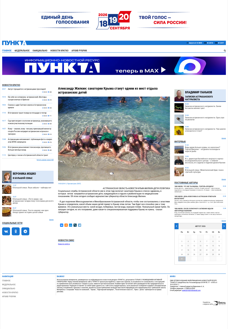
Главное (6, 50)
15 (213, 246)
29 (213, 254)
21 (207, 250)
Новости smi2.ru (64, 244)
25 (188, 254)
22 (213, 250)
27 (200, 254)
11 (188, 246)
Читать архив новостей (45, 160)
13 (200, 246)
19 (194, 250)
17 (182, 250)
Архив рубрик (79, 50)
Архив (51, 220)
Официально (40, 50)
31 (182, 259)
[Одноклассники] (66, 225)
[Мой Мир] (70, 225)
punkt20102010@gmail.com (191, 290)
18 (188, 250)
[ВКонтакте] (61, 225)
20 (200, 250)
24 (182, 254)
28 (207, 254)
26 (194, 254)
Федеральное (22, 50)
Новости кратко (59, 50)
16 (219, 246)
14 (207, 246)
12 (194, 246)
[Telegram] (79, 225)
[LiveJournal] (75, 225)
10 (182, 246)
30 (219, 254)
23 (219, 250)
